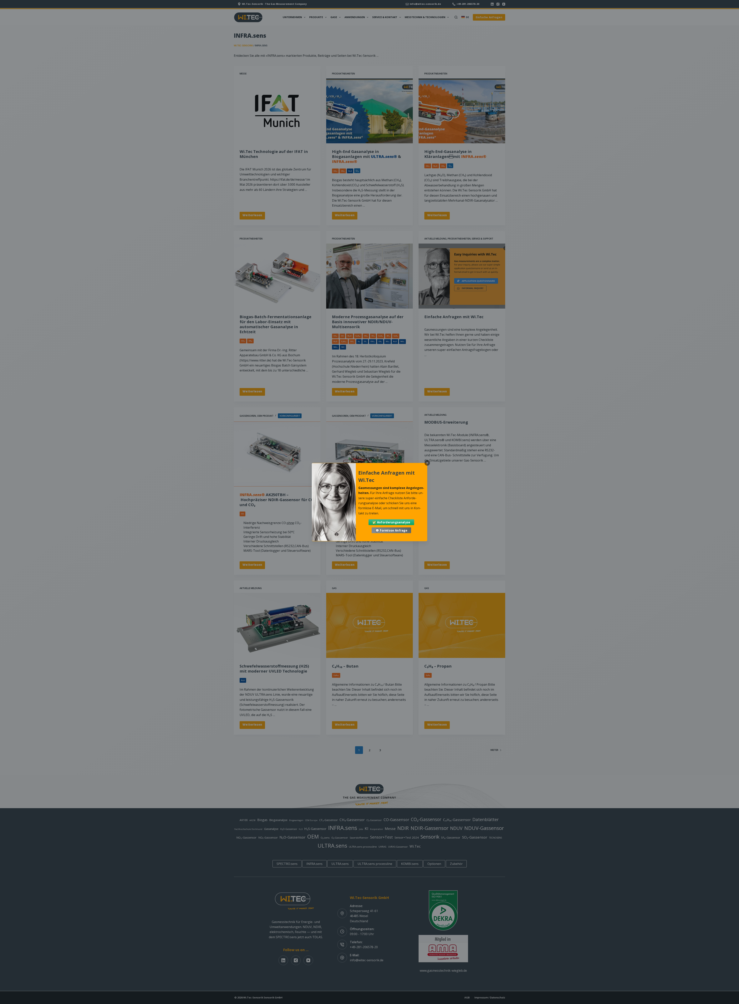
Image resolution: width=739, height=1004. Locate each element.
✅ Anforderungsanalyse (391, 522)
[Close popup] (427, 463)
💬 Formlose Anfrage (391, 530)
